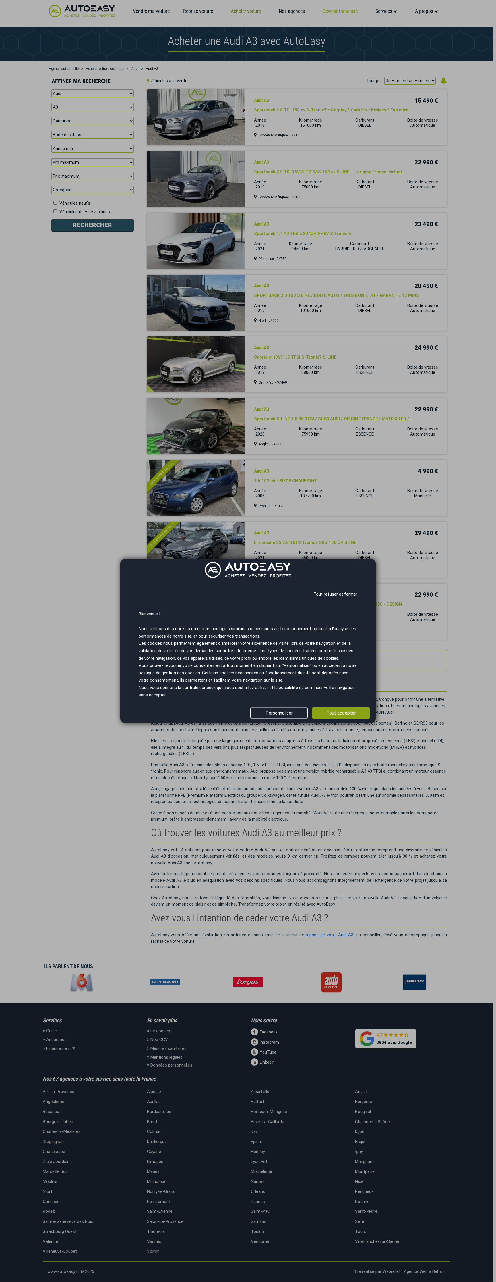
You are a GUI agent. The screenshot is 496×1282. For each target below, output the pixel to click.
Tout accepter (341, 713)
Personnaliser (279, 713)
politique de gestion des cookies (169, 672)
